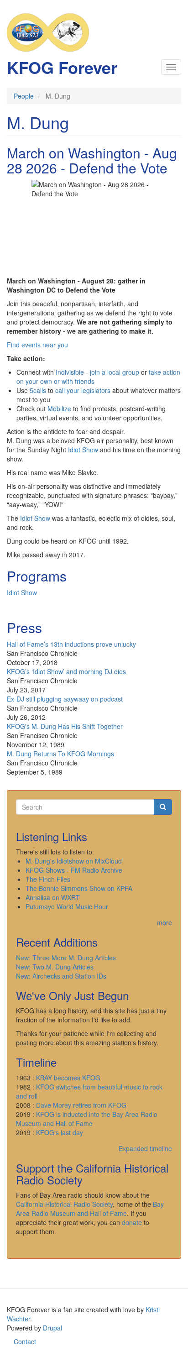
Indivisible (70, 372)
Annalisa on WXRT (53, 897)
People (24, 95)
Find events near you (37, 344)
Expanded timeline (145, 1148)
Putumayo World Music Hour (67, 906)
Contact (25, 1341)
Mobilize (59, 408)
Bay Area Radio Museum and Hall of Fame (90, 1208)
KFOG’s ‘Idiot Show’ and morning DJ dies (66, 671)
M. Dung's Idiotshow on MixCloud (74, 860)
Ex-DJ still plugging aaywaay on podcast (65, 698)
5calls (38, 390)
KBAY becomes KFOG (68, 1077)
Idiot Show (83, 449)
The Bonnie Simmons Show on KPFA (79, 888)
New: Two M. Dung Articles (55, 966)
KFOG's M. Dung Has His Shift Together (65, 726)
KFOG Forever (62, 67)
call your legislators (82, 390)
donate (132, 1222)
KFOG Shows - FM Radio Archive (74, 870)
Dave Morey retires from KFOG (81, 1105)
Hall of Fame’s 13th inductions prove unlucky (71, 644)
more (164, 922)
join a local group (114, 372)
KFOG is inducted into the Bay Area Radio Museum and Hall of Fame (86, 1119)
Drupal (52, 1327)
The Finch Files (48, 879)
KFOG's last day (59, 1132)
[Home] (48, 32)
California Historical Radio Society (64, 1204)
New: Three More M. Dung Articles (66, 957)
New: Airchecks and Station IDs (61, 975)
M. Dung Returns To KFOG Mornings (60, 753)
